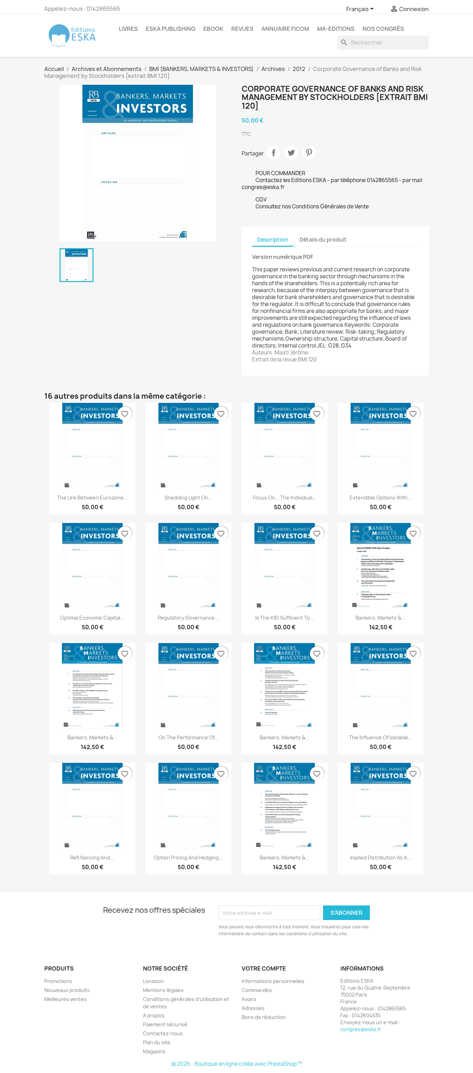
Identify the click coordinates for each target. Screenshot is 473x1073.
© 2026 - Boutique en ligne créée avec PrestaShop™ (236, 1063)
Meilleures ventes (65, 999)
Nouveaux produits (67, 990)
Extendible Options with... (381, 497)
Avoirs (249, 999)
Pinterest (309, 153)
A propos (153, 1015)
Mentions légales (163, 990)
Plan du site (156, 1042)
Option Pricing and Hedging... (188, 857)
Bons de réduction (264, 1017)
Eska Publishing (170, 29)
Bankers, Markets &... (380, 617)
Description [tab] (272, 239)
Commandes (257, 990)
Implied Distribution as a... (380, 857)
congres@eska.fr (360, 1029)
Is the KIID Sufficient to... (284, 617)
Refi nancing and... (92, 857)
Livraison (153, 981)
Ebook (213, 29)
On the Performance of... (188, 737)
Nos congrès (383, 29)
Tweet (291, 153)
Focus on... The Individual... (284, 497)
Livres (128, 29)
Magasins (154, 1051)
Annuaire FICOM (285, 29)
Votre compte (264, 968)
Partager (273, 153)
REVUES (242, 29)
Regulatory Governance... (188, 617)
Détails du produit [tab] (323, 239)
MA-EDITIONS (336, 29)
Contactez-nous (163, 1033)
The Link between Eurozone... (92, 497)
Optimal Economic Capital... (92, 617)
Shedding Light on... (188, 497)
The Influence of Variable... (380, 737)
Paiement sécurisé (165, 1024)
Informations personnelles (273, 981)
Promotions (58, 981)
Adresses (253, 1008)
